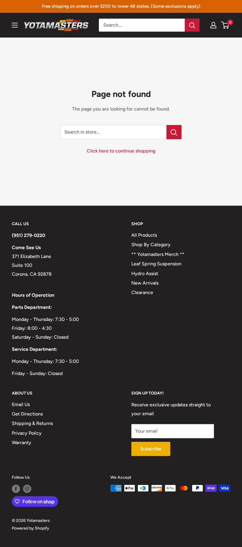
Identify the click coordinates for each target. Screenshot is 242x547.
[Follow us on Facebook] (16, 489)
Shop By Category (151, 244)
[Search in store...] (174, 132)
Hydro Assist (144, 273)
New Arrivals (144, 283)
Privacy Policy (27, 433)
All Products (144, 235)
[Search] (192, 25)
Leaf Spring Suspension (156, 264)
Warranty (21, 442)
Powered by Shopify (30, 528)
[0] (225, 25)
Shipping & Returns (32, 423)
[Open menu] (15, 25)
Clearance (142, 292)
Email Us (21, 404)
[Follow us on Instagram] (27, 489)
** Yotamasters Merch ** (157, 254)
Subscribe (150, 449)
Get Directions (27, 414)
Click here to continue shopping (121, 151)
